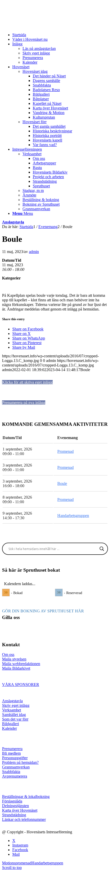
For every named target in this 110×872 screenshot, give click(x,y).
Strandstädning (14, 815)
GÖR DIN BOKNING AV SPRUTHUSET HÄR (43, 611)
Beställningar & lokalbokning (26, 796)
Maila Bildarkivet (16, 668)
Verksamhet (11, 710)
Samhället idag (14, 714)
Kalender (9, 728)
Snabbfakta (11, 771)
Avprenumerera (14, 776)
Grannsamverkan (16, 767)
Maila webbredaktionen (21, 664)
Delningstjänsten (15, 806)
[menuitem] (60, 35)
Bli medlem (11, 753)
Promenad (65, 451)
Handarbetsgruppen (73, 515)
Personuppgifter (15, 758)
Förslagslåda (12, 801)
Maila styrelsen (14, 659)
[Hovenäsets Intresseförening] (40, 26)
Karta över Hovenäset (19, 810)
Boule (62, 483)
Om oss (8, 654)
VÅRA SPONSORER (20, 684)
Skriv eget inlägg (15, 705)
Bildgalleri (10, 724)
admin (34, 251)
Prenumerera (12, 749)
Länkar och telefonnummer (24, 819)
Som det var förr (15, 719)
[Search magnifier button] (101, 548)
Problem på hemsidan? (20, 762)
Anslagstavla (13, 222)
